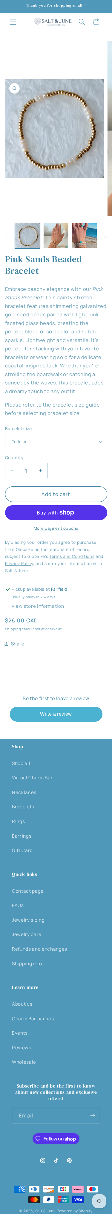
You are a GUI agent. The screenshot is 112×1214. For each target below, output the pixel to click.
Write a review (56, 714)
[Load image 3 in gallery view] (84, 235)
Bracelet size (18, 428)
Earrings (21, 836)
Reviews (21, 1048)
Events (20, 1033)
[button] (13, 22)
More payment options (56, 528)
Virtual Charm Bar (32, 778)
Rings (18, 821)
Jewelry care (27, 934)
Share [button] (17, 644)
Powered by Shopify (75, 1210)
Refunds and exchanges (39, 949)
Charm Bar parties (33, 1019)
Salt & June (45, 1210)
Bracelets (23, 807)
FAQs (18, 905)
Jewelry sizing (28, 920)
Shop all (21, 763)
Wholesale (24, 1062)
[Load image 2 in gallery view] (55, 235)
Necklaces (24, 792)
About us (22, 1004)
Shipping (13, 629)
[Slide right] (105, 237)
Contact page (28, 891)
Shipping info (27, 963)
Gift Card (22, 850)
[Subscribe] (92, 1115)
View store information (38, 606)
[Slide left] (6, 237)
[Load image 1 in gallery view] (27, 235)
